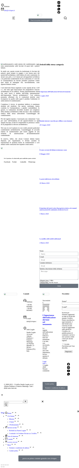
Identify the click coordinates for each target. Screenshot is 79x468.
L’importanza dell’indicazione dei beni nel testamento (55, 91)
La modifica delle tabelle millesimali (50, 239)
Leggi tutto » (45, 362)
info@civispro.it (9, 10)
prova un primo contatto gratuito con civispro (39, 458)
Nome (42, 251)
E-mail (42, 257)
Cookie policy (49, 384)
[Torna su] (2, 396)
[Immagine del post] (50, 88)
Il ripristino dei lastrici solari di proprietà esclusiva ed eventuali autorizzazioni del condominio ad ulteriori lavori (58, 209)
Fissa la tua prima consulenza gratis (40, 20)
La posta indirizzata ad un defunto (49, 179)
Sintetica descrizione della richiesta (51, 269)
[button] (8, 162)
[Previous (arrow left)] (1, 466)
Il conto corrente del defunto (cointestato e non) (53, 150)
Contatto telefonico (46, 263)
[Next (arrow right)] (4, 466)
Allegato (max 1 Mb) (46, 280)
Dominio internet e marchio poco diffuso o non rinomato (56, 121)
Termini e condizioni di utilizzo (55, 388)
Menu (3, 413)
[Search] (6, 405)
